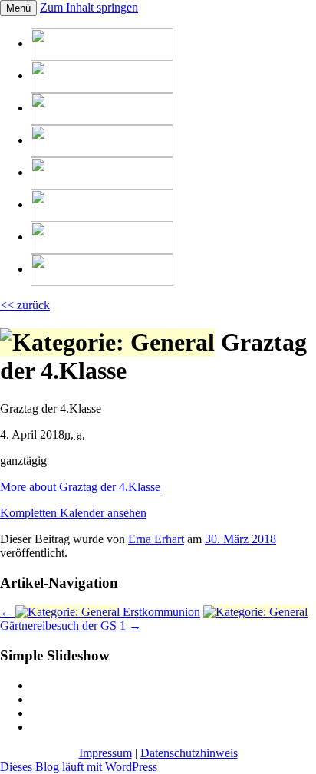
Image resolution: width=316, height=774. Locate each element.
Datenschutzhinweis (189, 752)
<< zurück (25, 304)
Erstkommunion (100, 611)
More (80, 486)
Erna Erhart (156, 538)
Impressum (105, 752)
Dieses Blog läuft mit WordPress (78, 766)
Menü (18, 8)
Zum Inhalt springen (89, 7)
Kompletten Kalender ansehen (73, 512)
